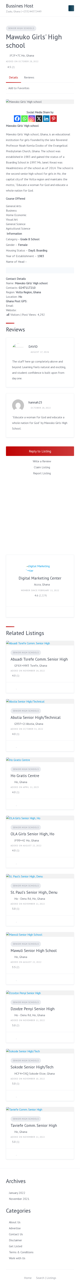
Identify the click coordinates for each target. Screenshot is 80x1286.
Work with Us (17, 1258)
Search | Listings (46, 1278)
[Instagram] (31, 118)
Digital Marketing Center (40, 578)
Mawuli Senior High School (34, 950)
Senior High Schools (21, 28)
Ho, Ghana (20, 782)
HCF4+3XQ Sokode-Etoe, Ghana (34, 1073)
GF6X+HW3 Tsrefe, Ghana (30, 665)
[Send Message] (12, 612)
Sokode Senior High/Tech (32, 1067)
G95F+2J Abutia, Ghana (28, 724)
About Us (14, 1222)
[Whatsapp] (24, 118)
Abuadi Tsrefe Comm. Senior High (39, 659)
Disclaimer (15, 1240)
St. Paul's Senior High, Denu (34, 892)
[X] (39, 118)
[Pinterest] (53, 118)
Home (28, 1278)
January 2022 (17, 1193)
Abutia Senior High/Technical (35, 717)
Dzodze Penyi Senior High (33, 1008)
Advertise (15, 1228)
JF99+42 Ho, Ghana (26, 840)
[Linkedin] (46, 118)
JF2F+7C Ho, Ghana (22, 55)
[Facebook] (17, 118)
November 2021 (19, 1199)
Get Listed (15, 1246)
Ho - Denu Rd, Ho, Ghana (29, 898)
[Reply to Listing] (12, 687)
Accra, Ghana (42, 584)
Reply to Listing (40, 451)
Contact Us (16, 1234)
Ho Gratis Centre (25, 775)
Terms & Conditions (21, 1252)
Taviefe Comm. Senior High (34, 1125)
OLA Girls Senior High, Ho (32, 833)
